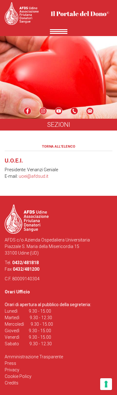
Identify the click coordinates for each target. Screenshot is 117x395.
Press (10, 363)
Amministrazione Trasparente (34, 356)
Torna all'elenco (58, 147)
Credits (11, 382)
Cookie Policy (18, 376)
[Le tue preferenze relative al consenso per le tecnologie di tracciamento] (106, 384)
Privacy (12, 369)
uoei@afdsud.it (33, 176)
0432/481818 (25, 262)
